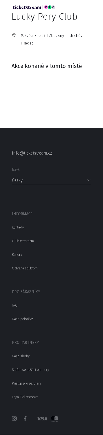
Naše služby (21, 356)
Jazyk (15, 169)
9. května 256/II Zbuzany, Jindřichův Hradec (51, 39)
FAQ (14, 305)
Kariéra (17, 255)
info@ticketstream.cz (32, 153)
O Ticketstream (23, 241)
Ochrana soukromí (25, 268)
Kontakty (18, 227)
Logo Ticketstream (25, 397)
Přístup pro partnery (26, 383)
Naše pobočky (22, 319)
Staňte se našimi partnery (30, 370)
